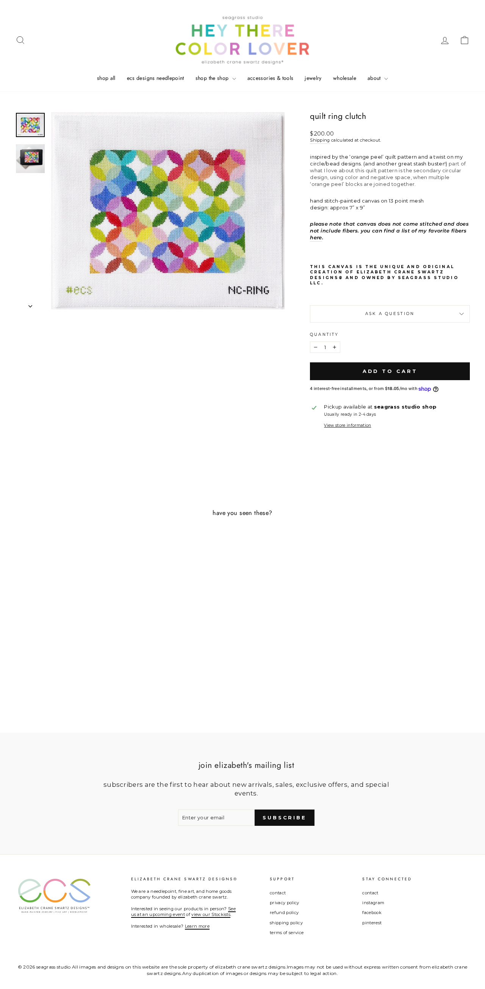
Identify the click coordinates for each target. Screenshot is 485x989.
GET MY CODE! (242, 524)
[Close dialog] (309, 423)
